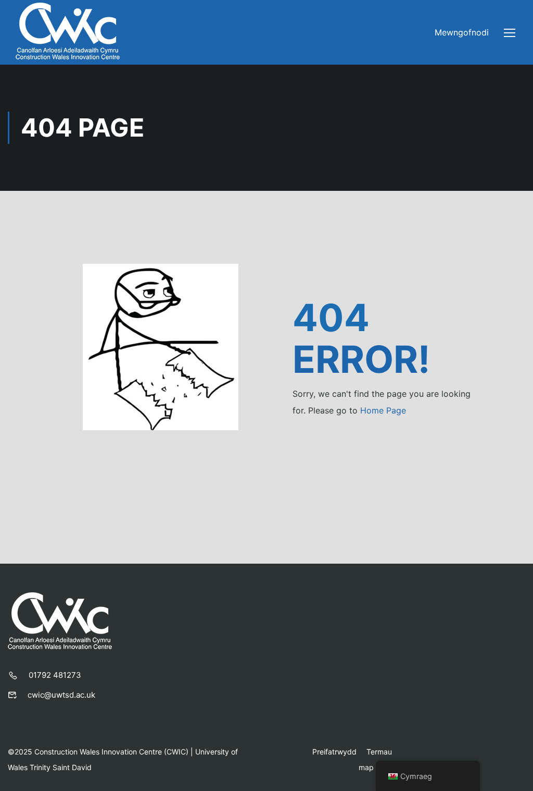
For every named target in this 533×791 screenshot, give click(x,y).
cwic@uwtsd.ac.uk (61, 695)
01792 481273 (55, 675)
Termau (379, 751)
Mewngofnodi (462, 32)
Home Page (383, 410)
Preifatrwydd (334, 751)
